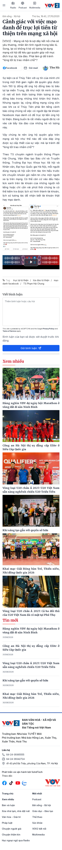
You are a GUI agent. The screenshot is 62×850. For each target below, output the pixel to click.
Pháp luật (7, 822)
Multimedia (34, 7)
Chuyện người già (11, 828)
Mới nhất (37, 793)
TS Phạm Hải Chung (33, 283)
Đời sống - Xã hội (11, 16)
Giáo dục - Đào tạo (42, 811)
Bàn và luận (8, 805)
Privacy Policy (48, 329)
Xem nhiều (8, 799)
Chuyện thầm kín (11, 834)
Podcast (23, 7)
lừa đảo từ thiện (41, 280)
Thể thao (37, 817)
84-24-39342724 (15, 759)
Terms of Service (9, 331)
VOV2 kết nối (39, 828)
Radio (13, 7)
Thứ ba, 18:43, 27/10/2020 (45, 16)
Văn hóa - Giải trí (11, 817)
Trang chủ (7, 793)
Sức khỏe (37, 822)
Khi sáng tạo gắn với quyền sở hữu (25, 680)
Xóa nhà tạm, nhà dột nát (16, 811)
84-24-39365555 (15, 754)
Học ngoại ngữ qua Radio (16, 840)
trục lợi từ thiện (20, 280)
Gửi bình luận (29, 348)
